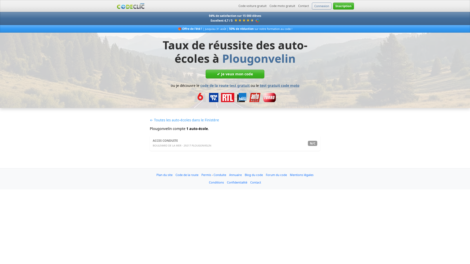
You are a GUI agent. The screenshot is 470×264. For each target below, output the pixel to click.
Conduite (220, 175)
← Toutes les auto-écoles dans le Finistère (184, 120)
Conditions (216, 182)
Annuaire (235, 175)
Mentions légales (302, 175)
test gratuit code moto (279, 85)
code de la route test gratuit (225, 85)
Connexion (321, 6)
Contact (303, 6)
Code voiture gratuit (252, 6)
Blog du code (254, 175)
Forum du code (276, 175)
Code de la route (187, 175)
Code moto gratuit (282, 6)
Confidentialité (237, 182)
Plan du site (164, 175)
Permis (206, 175)
